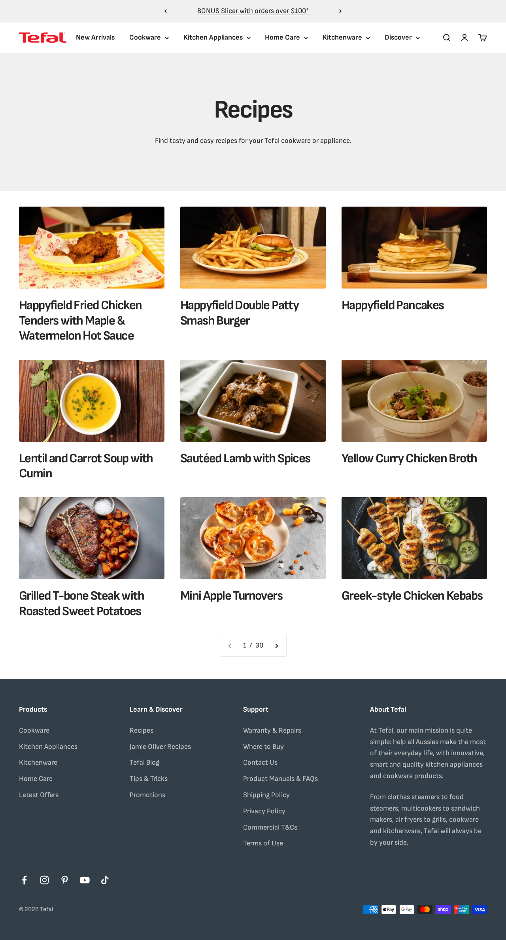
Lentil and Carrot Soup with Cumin (86, 466)
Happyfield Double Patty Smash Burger (239, 313)
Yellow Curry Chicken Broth (409, 458)
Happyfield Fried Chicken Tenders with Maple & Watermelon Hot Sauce (80, 321)
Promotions (147, 795)
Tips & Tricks (149, 779)
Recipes (141, 730)
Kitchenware (342, 37)
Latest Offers (39, 795)
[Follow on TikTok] (105, 880)
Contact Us (260, 762)
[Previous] (165, 11)
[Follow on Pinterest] (64, 880)
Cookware (145, 37)
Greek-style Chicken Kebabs (412, 596)
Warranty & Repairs (272, 730)
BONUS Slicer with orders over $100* (253, 11)
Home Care (282, 37)
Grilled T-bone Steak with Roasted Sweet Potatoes (81, 603)
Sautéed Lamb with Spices (245, 458)
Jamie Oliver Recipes (160, 747)
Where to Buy (263, 747)
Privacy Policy (264, 811)
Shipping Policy (266, 795)
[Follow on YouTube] (84, 880)
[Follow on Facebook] (24, 880)
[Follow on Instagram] (44, 880)
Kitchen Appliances (213, 37)
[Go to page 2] (276, 645)
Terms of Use (263, 843)
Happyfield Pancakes (393, 305)
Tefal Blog (144, 762)
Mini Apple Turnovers (231, 596)
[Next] (340, 11)
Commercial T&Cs (270, 827)
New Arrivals (95, 37)
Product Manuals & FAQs (280, 779)
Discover (398, 37)
